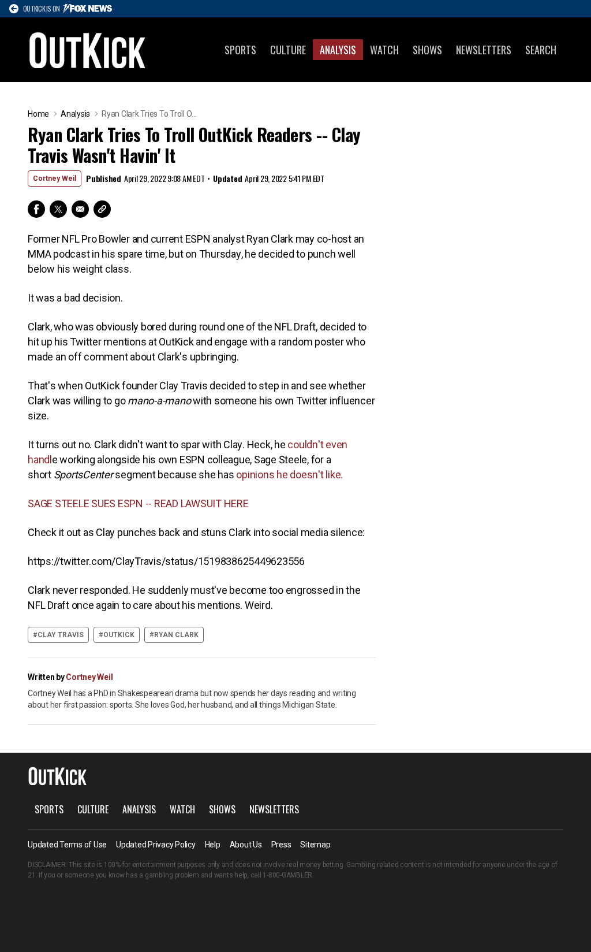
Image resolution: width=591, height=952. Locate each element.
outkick (118, 635)
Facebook (36, 209)
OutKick (88, 49)
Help (212, 844)
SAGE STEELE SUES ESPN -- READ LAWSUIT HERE (138, 503)
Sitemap (315, 844)
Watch (384, 49)
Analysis (338, 49)
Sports (240, 49)
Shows (427, 49)
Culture (288, 49)
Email (80, 209)
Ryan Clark (176, 635)
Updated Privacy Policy (156, 844)
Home (38, 113)
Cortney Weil (54, 178)
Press (281, 844)
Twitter (58, 209)
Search (540, 49)
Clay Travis (61, 635)
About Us (246, 844)
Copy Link (102, 209)
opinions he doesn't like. (289, 474)
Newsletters (483, 49)
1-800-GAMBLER (287, 875)
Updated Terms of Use (67, 844)
